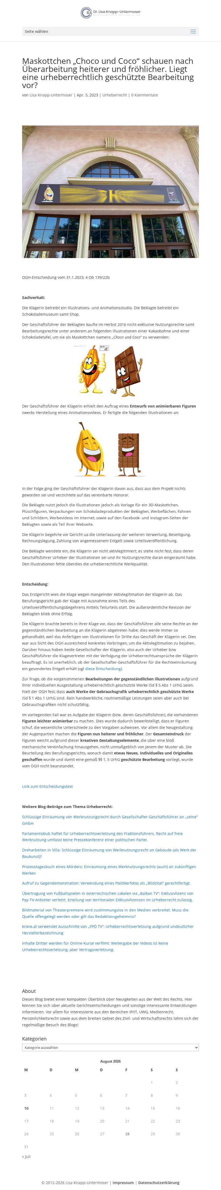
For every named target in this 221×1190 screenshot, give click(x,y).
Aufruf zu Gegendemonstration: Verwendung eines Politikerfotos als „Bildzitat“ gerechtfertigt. (106, 883)
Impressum (123, 1182)
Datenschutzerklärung (158, 1182)
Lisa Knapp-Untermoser (51, 95)
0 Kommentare (144, 95)
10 (26, 1108)
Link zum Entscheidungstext (47, 786)
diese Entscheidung (103, 668)
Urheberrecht (114, 95)
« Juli (26, 1156)
